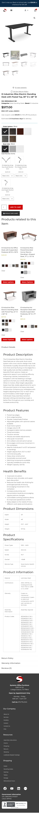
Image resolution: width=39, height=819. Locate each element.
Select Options (27, 282)
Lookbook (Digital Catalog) (12, 755)
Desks (12, 103)
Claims (6, 743)
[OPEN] (27, 10)
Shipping (6, 746)
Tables (5, 775)
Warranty (6, 752)
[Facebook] (5, 788)
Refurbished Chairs (9, 781)
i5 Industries (34, 103)
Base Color (6, 144)
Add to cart (15, 207)
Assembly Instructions (10, 740)
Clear (3, 271)
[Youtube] (12, 788)
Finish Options (8, 126)
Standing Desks (19, 103)
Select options (8, 282)
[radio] (5, 131)
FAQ (5, 729)
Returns (6, 749)
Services (6, 717)
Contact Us (7, 726)
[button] (11, 10)
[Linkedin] (18, 788)
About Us (6, 714)
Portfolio (6, 720)
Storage (6, 778)
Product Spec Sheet (11, 213)
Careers (6, 723)
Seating (6, 772)
